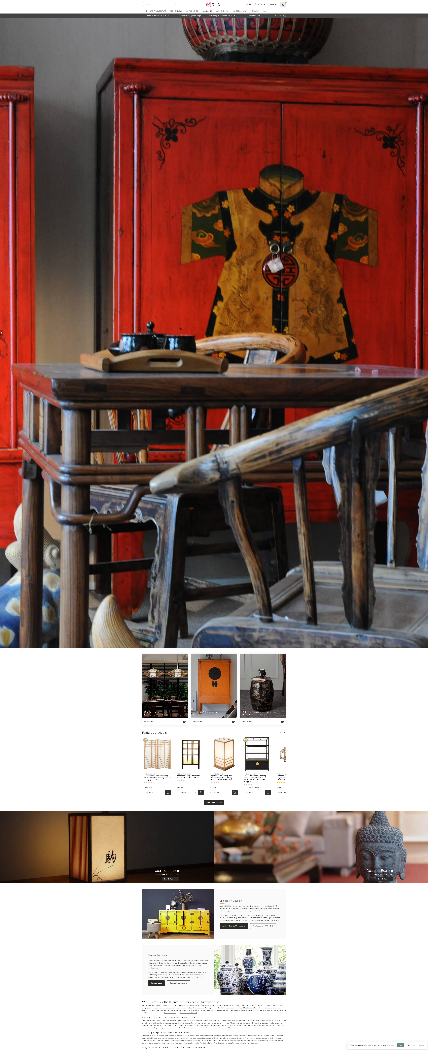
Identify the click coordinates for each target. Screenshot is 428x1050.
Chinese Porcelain (240, 11)
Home (144, 11)
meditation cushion (155, 1025)
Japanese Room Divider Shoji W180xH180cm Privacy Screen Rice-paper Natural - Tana (157, 778)
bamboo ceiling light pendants (177, 1010)
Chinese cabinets (170, 1013)
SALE (264, 11)
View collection (213, 802)
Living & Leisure (222, 11)
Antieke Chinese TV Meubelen (233, 926)
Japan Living (207, 11)
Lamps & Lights (192, 11)
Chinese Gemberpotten (178, 983)
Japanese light (205, 1025)
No (409, 1045)
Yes (400, 1045)
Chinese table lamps (156, 1010)
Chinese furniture (221, 1005)
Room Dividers (176, 11)
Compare (149, 792)
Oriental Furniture (158, 11)
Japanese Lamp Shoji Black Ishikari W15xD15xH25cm (188, 777)
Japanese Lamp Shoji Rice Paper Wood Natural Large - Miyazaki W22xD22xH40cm (222, 778)
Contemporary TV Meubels (263, 926)
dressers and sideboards (188, 1013)
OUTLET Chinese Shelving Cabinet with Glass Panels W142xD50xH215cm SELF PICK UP (255, 779)
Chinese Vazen (156, 983)
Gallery (255, 11)
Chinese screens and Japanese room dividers (231, 1010)
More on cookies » (419, 1045)
